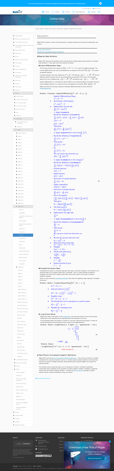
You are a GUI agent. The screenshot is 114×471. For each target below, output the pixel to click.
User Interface (22, 260)
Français (25, 466)
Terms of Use (39, 468)
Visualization (22, 264)
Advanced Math (22, 220)
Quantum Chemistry (24, 254)
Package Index (20, 331)
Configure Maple (19, 415)
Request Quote (97, 8)
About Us (15, 437)
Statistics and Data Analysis (21, 59)
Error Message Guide (21, 102)
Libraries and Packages (21, 362)
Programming (18, 63)
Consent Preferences (51, 468)
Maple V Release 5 (22, 295)
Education (17, 83)
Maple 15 (20, 168)
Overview (21, 209)
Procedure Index (21, 334)
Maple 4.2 (20, 279)
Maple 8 (20, 142)
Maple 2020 (20, 197)
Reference (17, 90)
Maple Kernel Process (21, 383)
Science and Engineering (20, 69)
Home (37, 28)
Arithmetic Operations (22, 302)
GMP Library (19, 375)
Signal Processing (23, 257)
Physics (17, 56)
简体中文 (39, 466)
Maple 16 (20, 171)
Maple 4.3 (20, 283)
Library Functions (21, 321)
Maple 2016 (20, 184)
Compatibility (22, 213)
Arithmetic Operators (22, 305)
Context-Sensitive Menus (22, 99)
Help (17, 112)
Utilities (18, 369)
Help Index (19, 318)
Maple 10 (20, 152)
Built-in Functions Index (22, 308)
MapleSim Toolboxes (20, 425)
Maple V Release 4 (22, 292)
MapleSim (17, 421)
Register (19, 337)
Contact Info (39, 437)
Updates (19, 130)
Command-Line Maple (21, 106)
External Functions (20, 109)
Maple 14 (20, 165)
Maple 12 (20, 158)
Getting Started (18, 35)
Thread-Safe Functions (22, 353)
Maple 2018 (20, 190)
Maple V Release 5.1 (22, 299)
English (20, 466)
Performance (22, 241)
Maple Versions (19, 386)
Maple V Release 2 (22, 289)
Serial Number (20, 340)
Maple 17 (20, 174)
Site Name (19, 343)
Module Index (20, 327)
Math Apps (17, 80)
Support (42, 28)
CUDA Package (19, 96)
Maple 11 (20, 155)
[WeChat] (50, 456)
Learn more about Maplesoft (18, 457)
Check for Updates (20, 372)
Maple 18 (20, 177)
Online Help (48, 28)
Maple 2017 (20, 187)
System (17, 93)
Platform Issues (20, 393)
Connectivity (18, 72)
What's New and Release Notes (22, 39)
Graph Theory (22, 238)
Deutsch (30, 466)
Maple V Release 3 (22, 133)
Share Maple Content (20, 50)
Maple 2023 (20, 206)
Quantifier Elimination (24, 251)
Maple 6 (20, 136)
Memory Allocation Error (22, 390)
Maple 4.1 (20, 276)
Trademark (19, 356)
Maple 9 (20, 145)
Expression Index (21, 315)
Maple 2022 (20, 203)
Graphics (17, 66)
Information (19, 118)
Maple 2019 (20, 193)
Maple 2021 (20, 200)
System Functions (21, 350)
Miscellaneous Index (22, 324)
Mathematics (18, 53)
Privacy (44, 468)
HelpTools (18, 115)
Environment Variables (22, 311)
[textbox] (48, 68)
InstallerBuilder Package (21, 359)
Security (18, 366)
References (19, 126)
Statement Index (21, 347)
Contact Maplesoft (87, 8)
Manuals (17, 412)
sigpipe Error (19, 396)
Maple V (20, 286)
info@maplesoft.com (43, 449)
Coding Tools (22, 228)
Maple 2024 (20, 267)
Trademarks (59, 468)
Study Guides (18, 86)
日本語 (34, 466)
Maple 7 (20, 139)
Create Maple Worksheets (21, 42)
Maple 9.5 (20, 149)
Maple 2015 (20, 181)
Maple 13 (20, 161)
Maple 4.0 (20, 273)
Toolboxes (17, 418)
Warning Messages (20, 399)
